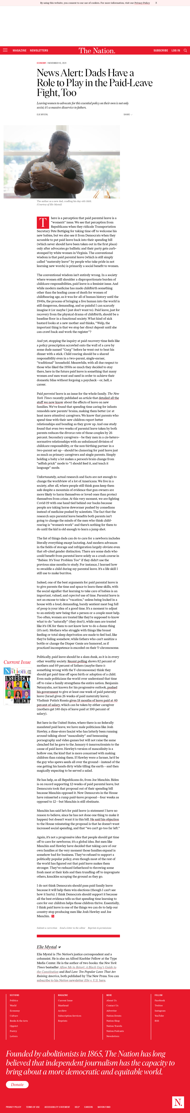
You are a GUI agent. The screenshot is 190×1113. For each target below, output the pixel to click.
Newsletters (39, 50)
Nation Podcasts (115, 1031)
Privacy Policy (142, 2)
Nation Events (113, 1015)
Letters (14, 1036)
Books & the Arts (19, 1020)
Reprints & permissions (99, 928)
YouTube (159, 1015)
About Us (111, 1000)
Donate (17, 1084)
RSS (157, 1020)
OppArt (14, 1026)
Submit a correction (47, 928)
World (13, 1005)
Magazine (19, 50)
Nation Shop (113, 1020)
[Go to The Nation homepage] (97, 50)
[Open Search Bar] (185, 50)
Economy (41, 63)
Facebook (160, 1000)
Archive (62, 1010)
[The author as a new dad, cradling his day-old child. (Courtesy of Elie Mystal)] (62, 161)
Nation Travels (114, 1026)
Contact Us (112, 1005)
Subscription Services (69, 1015)
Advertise (111, 1010)
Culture (14, 1015)
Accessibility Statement (57, 1107)
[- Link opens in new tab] (59, 947)
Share (127, 114)
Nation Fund (104, 1107)
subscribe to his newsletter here (71, 980)
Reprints (62, 1020)
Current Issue (65, 1000)
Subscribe (161, 50)
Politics (14, 1000)
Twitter (159, 1005)
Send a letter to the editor (72, 928)
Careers (88, 1107)
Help (77, 1107)
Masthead (63, 1005)
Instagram (160, 1010)
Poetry (13, 1031)
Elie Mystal (42, 114)
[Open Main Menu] (5, 50)
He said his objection (104, 819)
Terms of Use (33, 1107)
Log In (176, 50)
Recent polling (77, 661)
